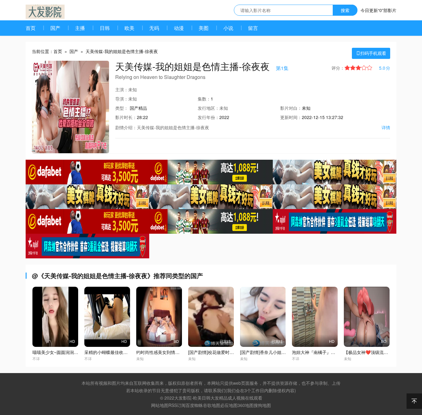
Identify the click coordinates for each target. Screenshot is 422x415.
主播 (80, 27)
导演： (121, 99)
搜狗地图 (262, 405)
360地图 (246, 405)
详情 (386, 127)
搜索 (345, 10)
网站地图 (159, 405)
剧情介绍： (126, 127)
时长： (126, 117)
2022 (224, 117)
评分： (337, 68)
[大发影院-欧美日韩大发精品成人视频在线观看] (45, 12)
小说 (228, 27)
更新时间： (291, 117)
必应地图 (229, 405)
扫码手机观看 (371, 53)
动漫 (179, 27)
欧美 (129, 27)
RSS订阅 (177, 405)
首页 (31, 27)
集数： (204, 99)
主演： (121, 89)
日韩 (105, 27)
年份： (208, 117)
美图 (204, 27)
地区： (208, 108)
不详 (36, 358)
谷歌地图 (211, 405)
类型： (121, 108)
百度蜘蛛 (194, 405)
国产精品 (138, 108)
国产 (55, 27)
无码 (154, 27)
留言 (253, 27)
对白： (291, 108)
